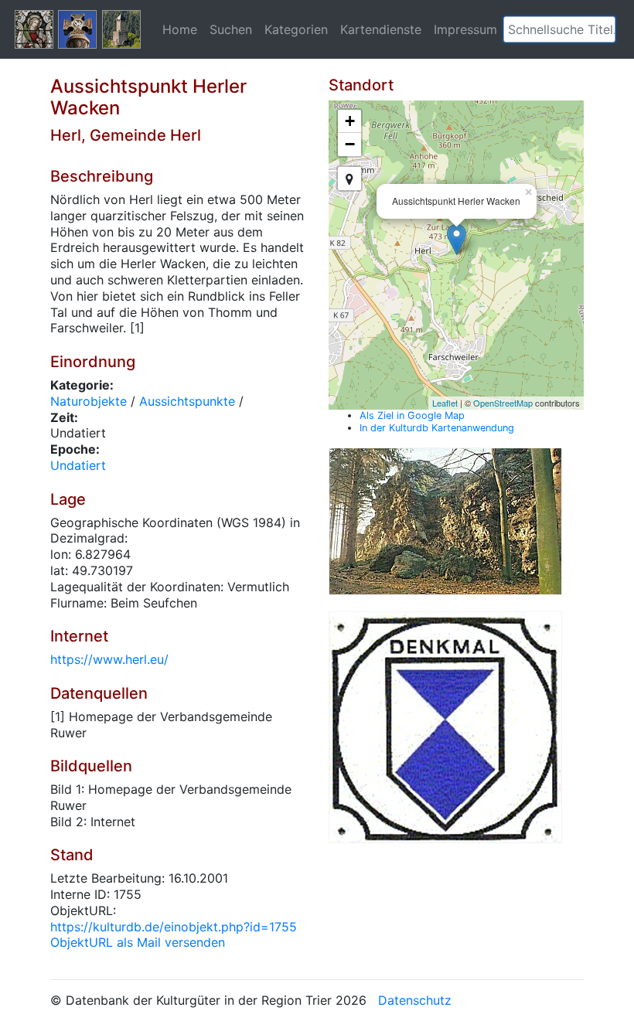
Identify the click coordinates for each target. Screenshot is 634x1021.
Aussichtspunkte (187, 401)
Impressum (465, 29)
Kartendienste (380, 29)
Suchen (231, 29)
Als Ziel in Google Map (412, 415)
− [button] (350, 144)
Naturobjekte (88, 401)
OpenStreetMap (503, 402)
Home (179, 29)
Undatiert (78, 465)
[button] (604, 29)
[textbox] (559, 29)
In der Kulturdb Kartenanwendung (437, 428)
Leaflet (445, 402)
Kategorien (296, 29)
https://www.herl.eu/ (109, 659)
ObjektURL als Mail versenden (137, 942)
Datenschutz (415, 1000)
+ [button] (350, 121)
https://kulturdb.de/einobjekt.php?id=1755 (173, 926)
